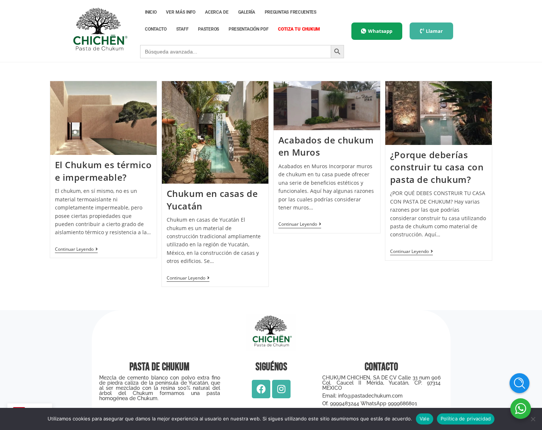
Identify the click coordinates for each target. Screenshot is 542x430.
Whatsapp (380, 31)
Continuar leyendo (76, 249)
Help (519, 383)
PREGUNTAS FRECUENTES (290, 12)
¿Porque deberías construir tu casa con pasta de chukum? (437, 167)
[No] (532, 419)
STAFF (182, 29)
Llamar (434, 31)
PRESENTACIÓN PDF (248, 29)
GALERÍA (246, 12)
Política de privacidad (466, 419)
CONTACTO (156, 29)
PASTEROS (208, 29)
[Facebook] (261, 389)
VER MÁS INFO (180, 12)
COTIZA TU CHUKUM (299, 29)
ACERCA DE (217, 12)
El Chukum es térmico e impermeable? (103, 171)
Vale (425, 419)
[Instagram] (281, 389)
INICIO (150, 12)
